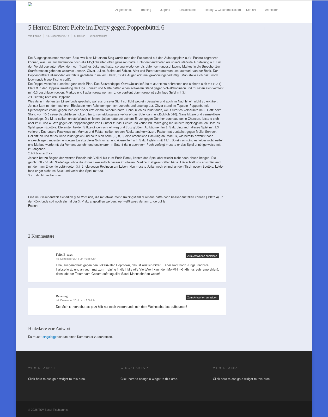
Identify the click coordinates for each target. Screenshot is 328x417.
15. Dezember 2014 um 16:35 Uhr (76, 258)
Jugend (165, 9)
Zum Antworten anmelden (202, 256)
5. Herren (79, 36)
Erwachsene (187, 9)
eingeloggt (50, 336)
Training (146, 9)
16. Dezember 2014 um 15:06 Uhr (76, 300)
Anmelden (272, 9)
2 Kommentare (98, 36)
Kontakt (251, 9)
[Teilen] (271, 28)
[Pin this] (294, 28)
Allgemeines (123, 9)
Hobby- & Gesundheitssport (223, 9)
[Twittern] (283, 28)
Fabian (37, 36)
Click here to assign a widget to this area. (57, 378)
